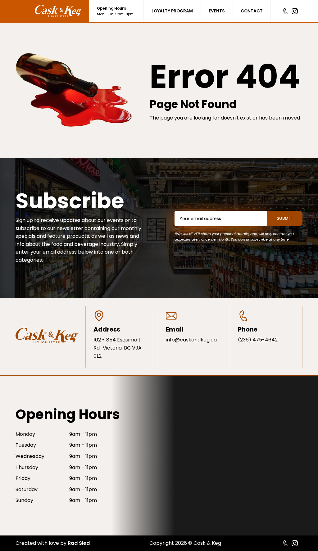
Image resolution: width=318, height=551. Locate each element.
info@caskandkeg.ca (191, 339)
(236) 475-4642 (258, 339)
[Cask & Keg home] (62, 11)
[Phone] (285, 11)
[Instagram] (295, 11)
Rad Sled (79, 543)
